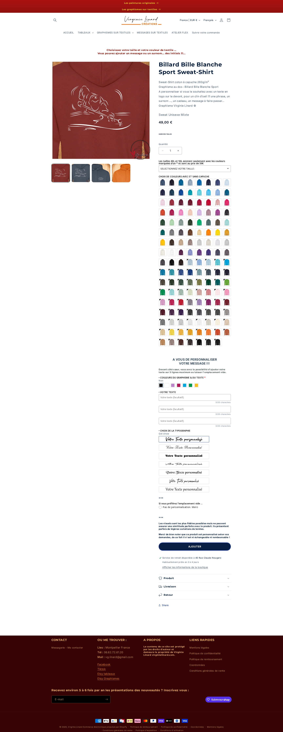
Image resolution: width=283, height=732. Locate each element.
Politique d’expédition (146, 730)
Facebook (104, 664)
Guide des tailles (165, 134)
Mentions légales (199, 647)
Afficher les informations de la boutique (185, 567)
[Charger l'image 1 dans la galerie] (60, 173)
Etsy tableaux (106, 673)
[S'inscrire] (106, 699)
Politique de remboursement (205, 659)
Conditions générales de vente (207, 670)
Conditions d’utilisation (172, 730)
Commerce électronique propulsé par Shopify (105, 727)
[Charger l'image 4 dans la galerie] (121, 173)
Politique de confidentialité (205, 653)
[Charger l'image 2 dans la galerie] (81, 173)
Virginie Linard (75, 727)
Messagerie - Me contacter (67, 647)
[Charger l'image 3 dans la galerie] (101, 173)
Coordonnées (197, 665)
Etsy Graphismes (108, 678)
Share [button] (165, 605)
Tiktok (101, 669)
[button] (55, 20)
